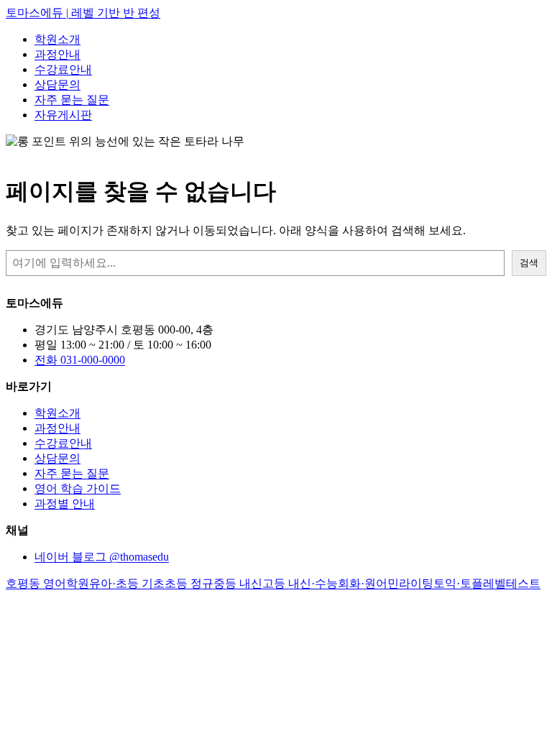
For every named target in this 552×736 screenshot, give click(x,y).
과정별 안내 (64, 503)
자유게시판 (63, 115)
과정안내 (57, 54)
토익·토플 (458, 583)
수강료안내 (63, 69)
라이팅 (416, 583)
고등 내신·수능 (300, 583)
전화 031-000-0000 (79, 360)
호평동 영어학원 (47, 583)
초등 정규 (189, 583)
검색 (529, 262)
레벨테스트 (511, 583)
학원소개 (57, 39)
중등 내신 (237, 583)
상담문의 (57, 84)
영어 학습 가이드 (77, 488)
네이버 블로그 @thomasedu (101, 557)
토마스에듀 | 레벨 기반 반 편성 (83, 12)
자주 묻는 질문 (71, 99)
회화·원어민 (368, 583)
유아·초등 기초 (127, 583)
